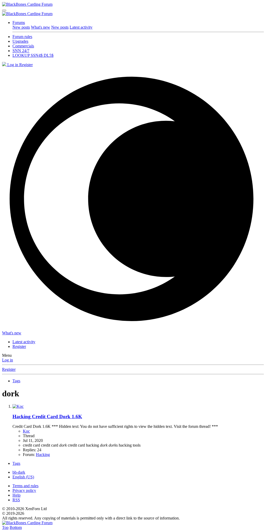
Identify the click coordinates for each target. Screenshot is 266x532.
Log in (7, 360)
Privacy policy (24, 490)
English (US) (23, 477)
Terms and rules (25, 486)
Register (9, 369)
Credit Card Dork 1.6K (47, 416)
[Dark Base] (4, 64)
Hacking (43, 454)
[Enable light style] (133, 199)
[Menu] (4, 10)
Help (16, 495)
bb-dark (18, 472)
